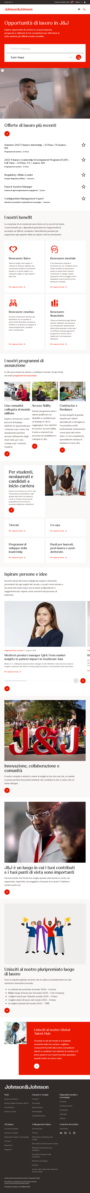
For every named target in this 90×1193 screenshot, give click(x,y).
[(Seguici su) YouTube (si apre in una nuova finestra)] (61, 1133)
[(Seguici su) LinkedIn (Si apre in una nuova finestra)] (74, 1133)
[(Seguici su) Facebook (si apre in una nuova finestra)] (65, 1133)
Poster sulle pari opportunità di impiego (16, 1178)
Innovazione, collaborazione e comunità (31, 768)
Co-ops (55, 525)
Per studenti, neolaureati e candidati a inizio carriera (21, 479)
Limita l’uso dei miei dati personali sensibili (16, 1183)
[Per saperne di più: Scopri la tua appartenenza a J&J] (45, 832)
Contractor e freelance (68, 407)
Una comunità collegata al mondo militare (17, 409)
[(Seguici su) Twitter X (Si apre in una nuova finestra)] (69, 1133)
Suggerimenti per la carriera (13, 650)
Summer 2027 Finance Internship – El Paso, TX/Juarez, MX (35, 146)
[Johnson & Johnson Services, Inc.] (18, 9)
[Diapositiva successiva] (83, 680)
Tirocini (14, 525)
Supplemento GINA (34, 1178)
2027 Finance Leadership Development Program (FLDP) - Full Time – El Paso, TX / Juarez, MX (36, 161)
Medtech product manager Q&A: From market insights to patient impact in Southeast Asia (35, 657)
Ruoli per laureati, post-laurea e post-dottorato (63, 548)
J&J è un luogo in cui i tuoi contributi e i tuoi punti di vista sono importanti (39, 870)
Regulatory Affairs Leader (18, 174)
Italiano (78, 2)
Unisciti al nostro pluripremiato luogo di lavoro (39, 971)
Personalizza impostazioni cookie (45, 1143)
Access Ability (41, 406)
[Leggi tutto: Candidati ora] (45, 933)
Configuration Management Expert (24, 198)
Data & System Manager (18, 186)
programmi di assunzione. (25, 375)
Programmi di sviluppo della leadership (18, 548)
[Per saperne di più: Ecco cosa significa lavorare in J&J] (45, 730)
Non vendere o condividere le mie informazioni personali (20, 1181)
